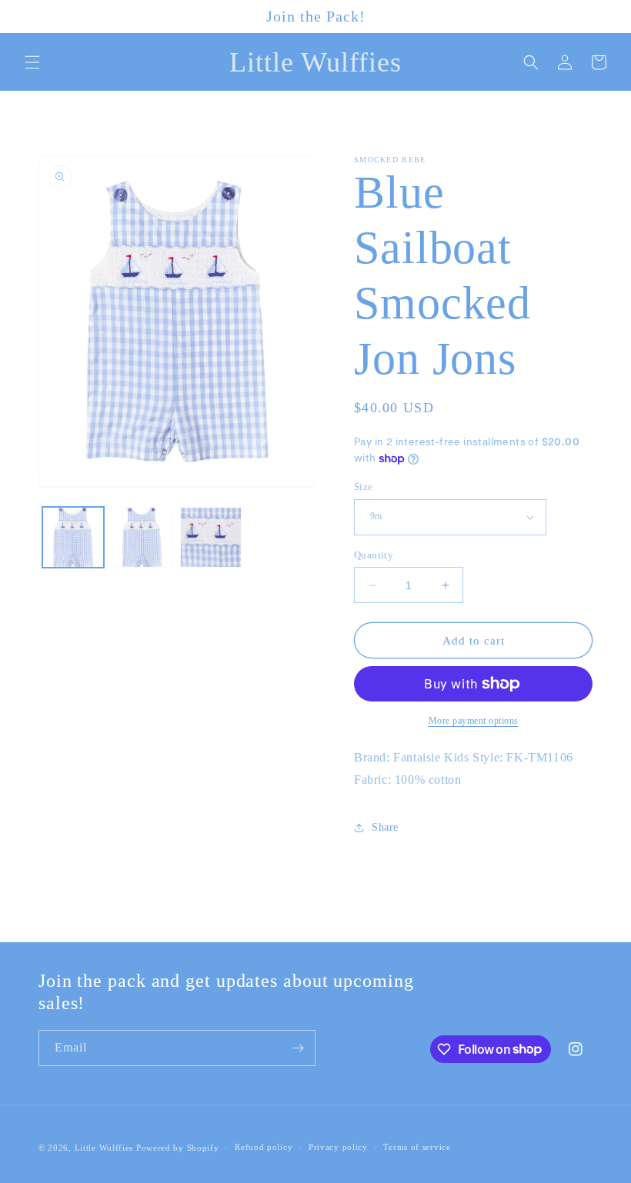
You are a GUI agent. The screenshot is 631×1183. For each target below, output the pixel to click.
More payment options (474, 720)
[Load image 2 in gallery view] (142, 537)
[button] (32, 62)
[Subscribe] (298, 1048)
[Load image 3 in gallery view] (211, 537)
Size (363, 486)
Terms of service (416, 1146)
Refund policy (263, 1146)
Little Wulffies (104, 1147)
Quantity (373, 555)
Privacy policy (338, 1146)
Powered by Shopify (177, 1147)
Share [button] (385, 827)
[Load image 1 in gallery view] (73, 537)
